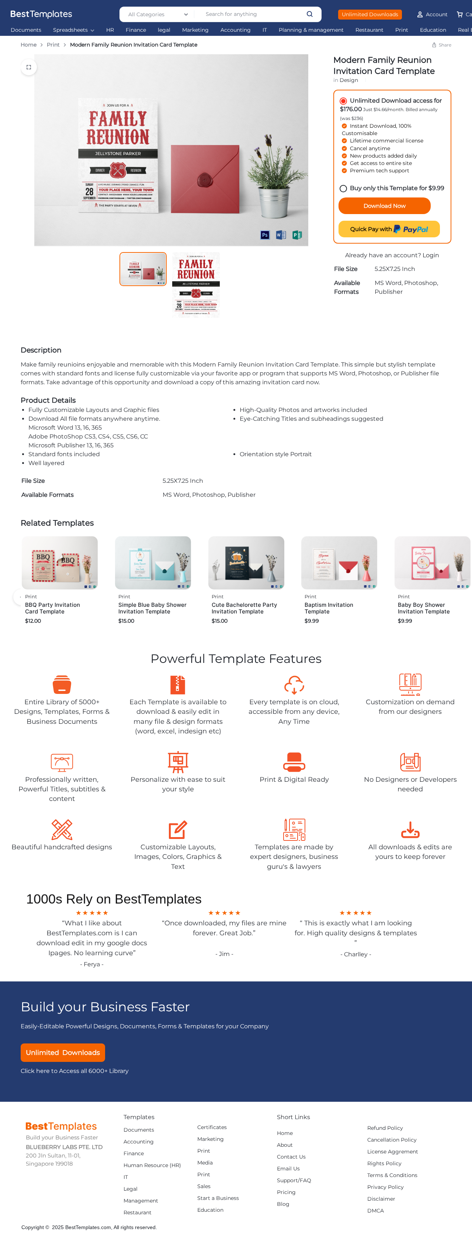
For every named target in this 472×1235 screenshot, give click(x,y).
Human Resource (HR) (152, 1165)
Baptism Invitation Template (329, 608)
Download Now (385, 205)
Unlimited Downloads (370, 14)
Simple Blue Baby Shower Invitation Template (152, 608)
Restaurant (369, 30)
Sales (204, 1186)
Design (349, 80)
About (285, 1145)
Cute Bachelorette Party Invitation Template (244, 608)
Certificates (212, 1127)
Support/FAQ (294, 1180)
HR (110, 30)
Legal (131, 1189)
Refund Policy (385, 1128)
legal (164, 30)
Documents (26, 30)
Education (433, 30)
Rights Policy (384, 1163)
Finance (136, 30)
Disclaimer (381, 1199)
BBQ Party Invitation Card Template (52, 608)
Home (29, 44)
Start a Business (218, 1198)
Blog (283, 1204)
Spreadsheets (70, 30)
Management (141, 1201)
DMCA (375, 1211)
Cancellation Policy (392, 1140)
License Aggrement (392, 1152)
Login (431, 255)
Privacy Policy (385, 1187)
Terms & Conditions (392, 1175)
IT (265, 30)
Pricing (286, 1192)
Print (401, 30)
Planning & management (311, 30)
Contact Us (291, 1157)
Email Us (288, 1169)
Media (205, 1163)
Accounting (236, 30)
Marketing (195, 30)
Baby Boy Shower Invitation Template (424, 608)
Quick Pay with (371, 229)
